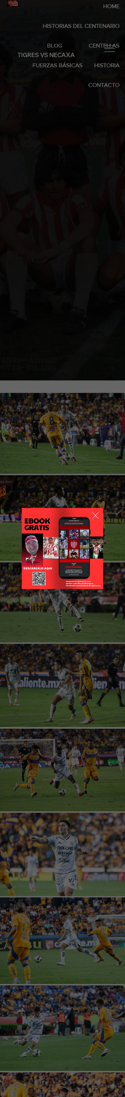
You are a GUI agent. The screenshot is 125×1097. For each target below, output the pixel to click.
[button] (95, 515)
